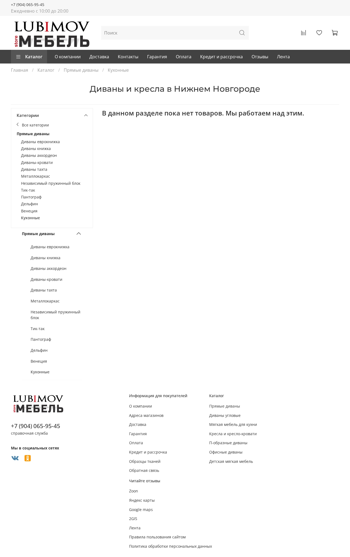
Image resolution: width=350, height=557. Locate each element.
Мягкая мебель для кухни (233, 424)
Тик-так (28, 190)
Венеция (29, 211)
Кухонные (30, 217)
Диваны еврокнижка (40, 141)
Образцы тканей (145, 461)
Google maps (141, 509)
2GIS (133, 518)
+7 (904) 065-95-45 (27, 4)
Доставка (99, 57)
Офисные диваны (226, 452)
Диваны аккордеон (39, 155)
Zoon (133, 490)
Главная (19, 70)
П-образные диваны (228, 442)
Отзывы (260, 57)
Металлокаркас (35, 176)
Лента (283, 57)
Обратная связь (144, 470)
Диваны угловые (225, 415)
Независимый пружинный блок (50, 183)
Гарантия (157, 57)
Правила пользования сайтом (157, 536)
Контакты (128, 57)
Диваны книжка (36, 148)
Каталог (33, 57)
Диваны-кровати (37, 162)
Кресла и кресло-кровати (233, 433)
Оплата (183, 57)
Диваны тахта (34, 169)
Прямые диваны (81, 70)
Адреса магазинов (146, 415)
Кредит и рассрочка (221, 57)
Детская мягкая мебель (231, 461)
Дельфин (29, 203)
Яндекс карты (142, 500)
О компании (68, 57)
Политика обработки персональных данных (170, 546)
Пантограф (31, 197)
